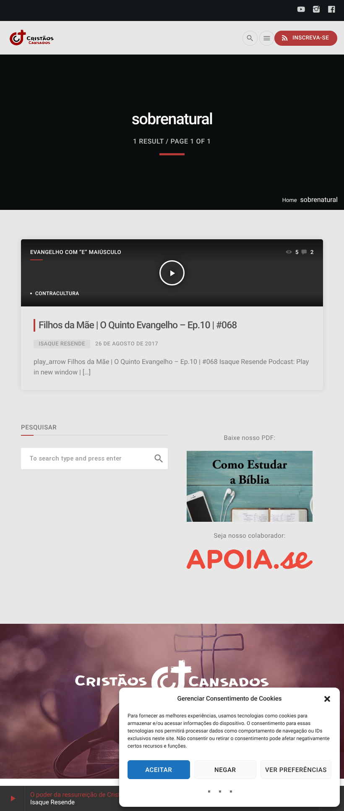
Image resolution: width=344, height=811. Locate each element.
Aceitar (158, 770)
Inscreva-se (305, 38)
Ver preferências (296, 770)
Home (289, 200)
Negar (225, 770)
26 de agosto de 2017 (126, 344)
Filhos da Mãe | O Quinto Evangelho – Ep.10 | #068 (138, 325)
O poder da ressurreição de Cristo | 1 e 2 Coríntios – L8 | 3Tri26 (117, 794)
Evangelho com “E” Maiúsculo (75, 252)
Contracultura (57, 293)
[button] (327, 699)
